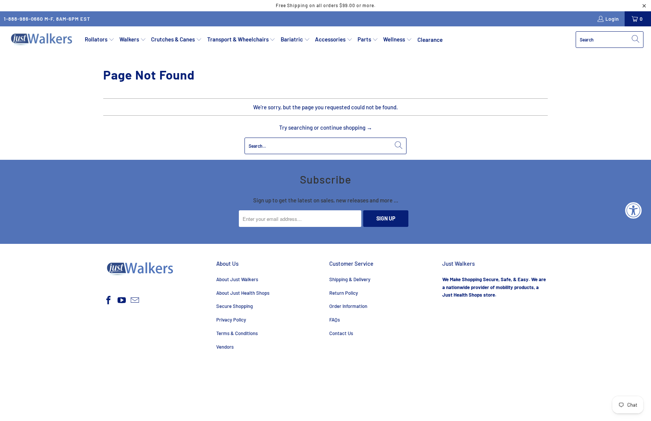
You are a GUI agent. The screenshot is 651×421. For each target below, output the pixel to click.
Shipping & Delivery (349, 279)
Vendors (225, 347)
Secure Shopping (234, 306)
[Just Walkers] (42, 40)
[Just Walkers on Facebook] (109, 300)
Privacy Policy (231, 320)
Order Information (348, 306)
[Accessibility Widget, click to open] (633, 211)
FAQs (334, 320)
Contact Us (341, 333)
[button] (100, 39)
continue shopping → (346, 127)
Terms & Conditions (237, 333)
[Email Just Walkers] (135, 300)
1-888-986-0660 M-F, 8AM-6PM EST (47, 19)
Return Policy (343, 293)
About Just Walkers (237, 279)
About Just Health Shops (242, 293)
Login (612, 19)
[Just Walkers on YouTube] (122, 300)
